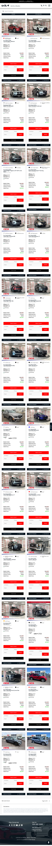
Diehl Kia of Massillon (7, 80)
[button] (24, 27)
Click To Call (13, 75)
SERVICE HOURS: (29, 1)
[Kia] (5, 5)
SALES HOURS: (22, 1)
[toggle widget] (49, 843)
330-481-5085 (37, 824)
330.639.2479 (21, 80)
